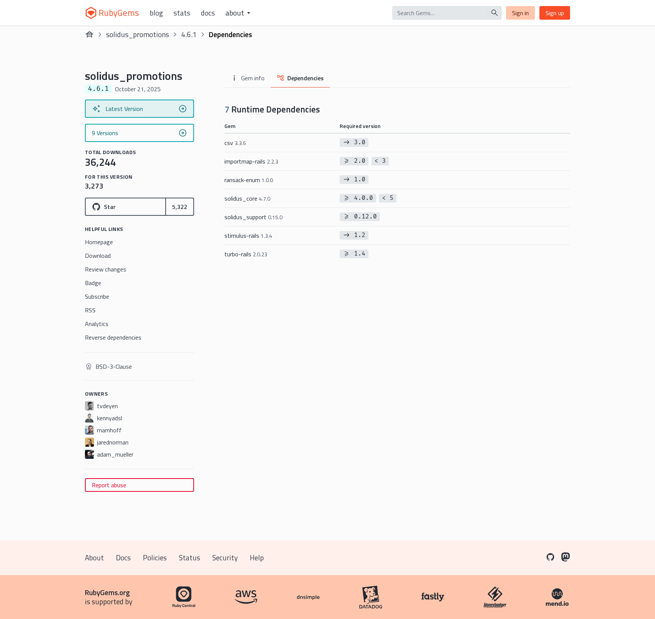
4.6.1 (189, 34)
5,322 (179, 206)
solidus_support (253, 216)
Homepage (99, 241)
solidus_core (247, 198)
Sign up (554, 12)
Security (225, 557)
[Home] (89, 34)
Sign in (520, 12)
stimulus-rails (248, 235)
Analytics (96, 323)
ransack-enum (248, 179)
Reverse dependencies (113, 337)
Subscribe (97, 296)
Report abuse (109, 485)
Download (98, 255)
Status (189, 557)
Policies (155, 557)
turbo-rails (245, 254)
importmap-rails (251, 161)
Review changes (105, 269)
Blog (156, 13)
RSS (90, 310)
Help (257, 557)
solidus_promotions (137, 34)
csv (235, 142)
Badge (93, 282)
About (94, 557)
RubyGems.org (107, 592)
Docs (208, 13)
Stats (182, 13)
